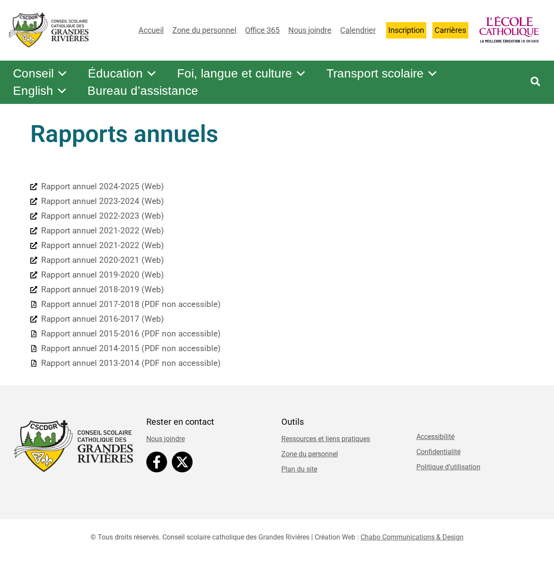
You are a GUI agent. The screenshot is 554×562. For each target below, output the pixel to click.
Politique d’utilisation (448, 467)
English (33, 90)
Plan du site (299, 469)
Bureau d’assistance (142, 90)
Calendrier (358, 30)
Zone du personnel (204, 30)
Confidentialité (438, 452)
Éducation (115, 73)
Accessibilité (435, 437)
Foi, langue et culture (234, 73)
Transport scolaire (375, 73)
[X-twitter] (182, 462)
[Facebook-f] (156, 462)
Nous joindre (310, 30)
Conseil (33, 73)
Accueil (151, 30)
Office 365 (262, 30)
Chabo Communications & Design (412, 537)
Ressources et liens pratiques (325, 439)
